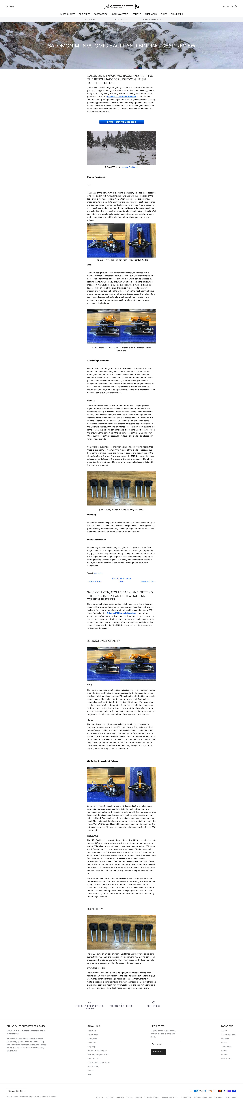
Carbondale (226, 1047)
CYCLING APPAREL (120, 14)
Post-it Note (93, 1066)
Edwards (225, 1039)
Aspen (224, 1031)
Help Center (93, 1035)
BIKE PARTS (84, 14)
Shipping (91, 1047)
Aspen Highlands (228, 1035)
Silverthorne (226, 1058)
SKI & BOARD (177, 14)
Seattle (224, 1054)
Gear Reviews (98, 573)
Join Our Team (94, 1058)
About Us (92, 1031)
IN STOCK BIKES (67, 14)
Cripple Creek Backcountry (22, 1097)
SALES (164, 14)
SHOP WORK (151, 14)
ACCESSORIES (100, 14)
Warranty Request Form (98, 1054)
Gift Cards (92, 1039)
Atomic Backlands (130, 167)
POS (34, 1097)
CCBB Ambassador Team (99, 1062)
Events (91, 1070)
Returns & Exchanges (97, 1050)
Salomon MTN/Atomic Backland (121, 96)
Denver (224, 1050)
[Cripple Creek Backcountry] (121, 6)
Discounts (92, 1043)
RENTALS (137, 14)
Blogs (90, 1074)
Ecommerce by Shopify (48, 1097)
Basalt (224, 1043)
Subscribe (158, 1052)
